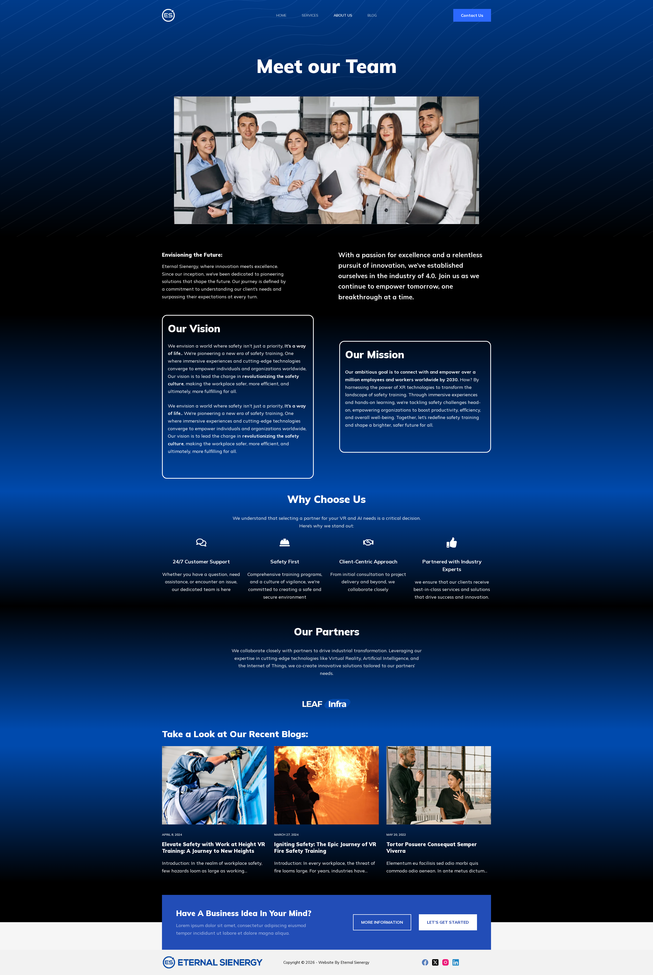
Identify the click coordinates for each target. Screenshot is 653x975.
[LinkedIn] (456, 962)
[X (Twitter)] (435, 962)
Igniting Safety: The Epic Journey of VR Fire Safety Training (325, 847)
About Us (343, 15)
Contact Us (472, 15)
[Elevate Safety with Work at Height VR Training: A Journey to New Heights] (214, 785)
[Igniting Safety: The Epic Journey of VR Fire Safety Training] (326, 785)
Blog (372, 15)
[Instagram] (445, 962)
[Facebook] (425, 962)
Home (281, 15)
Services (310, 15)
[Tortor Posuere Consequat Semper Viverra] (438, 785)
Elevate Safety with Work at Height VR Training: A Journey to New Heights (213, 847)
